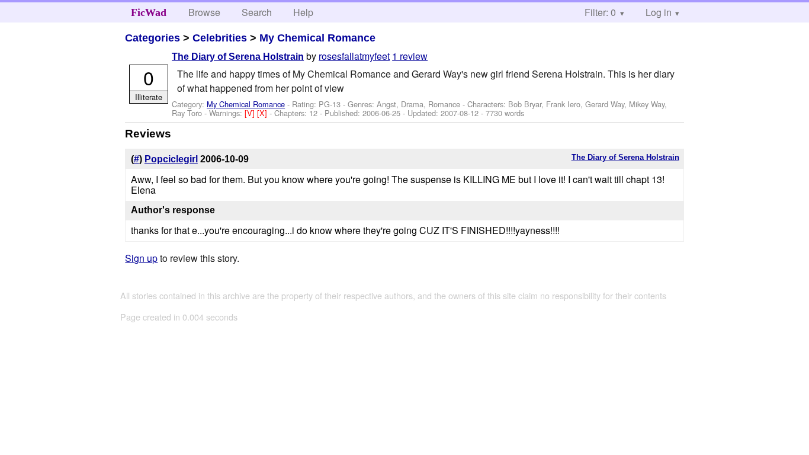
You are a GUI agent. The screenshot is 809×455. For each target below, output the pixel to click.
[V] (251, 112)
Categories (152, 38)
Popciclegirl (171, 159)
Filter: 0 (600, 12)
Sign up (141, 258)
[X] (263, 112)
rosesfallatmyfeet (354, 56)
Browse (204, 12)
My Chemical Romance (317, 38)
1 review (410, 56)
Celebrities (219, 38)
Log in (659, 12)
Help (303, 12)
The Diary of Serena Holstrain (238, 57)
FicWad (148, 12)
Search (257, 12)
